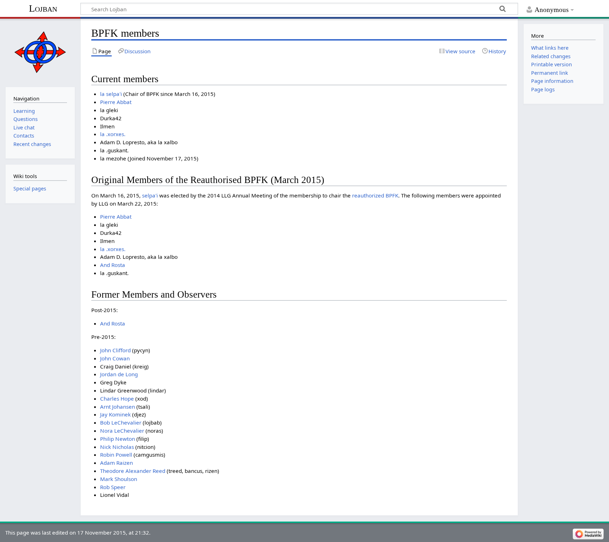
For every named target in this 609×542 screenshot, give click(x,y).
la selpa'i (111, 93)
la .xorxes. (112, 134)
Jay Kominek (115, 414)
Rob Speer (112, 487)
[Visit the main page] (40, 52)
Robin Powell (116, 454)
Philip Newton (117, 438)
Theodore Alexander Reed (132, 470)
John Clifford (115, 350)
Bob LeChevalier (120, 422)
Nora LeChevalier (122, 430)
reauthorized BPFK (375, 195)
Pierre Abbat (115, 101)
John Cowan (115, 358)
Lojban (43, 8)
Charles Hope (117, 398)
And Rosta (112, 264)
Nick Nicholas (117, 446)
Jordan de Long (119, 374)
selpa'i (150, 195)
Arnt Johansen (117, 406)
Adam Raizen (116, 462)
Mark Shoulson (118, 478)
